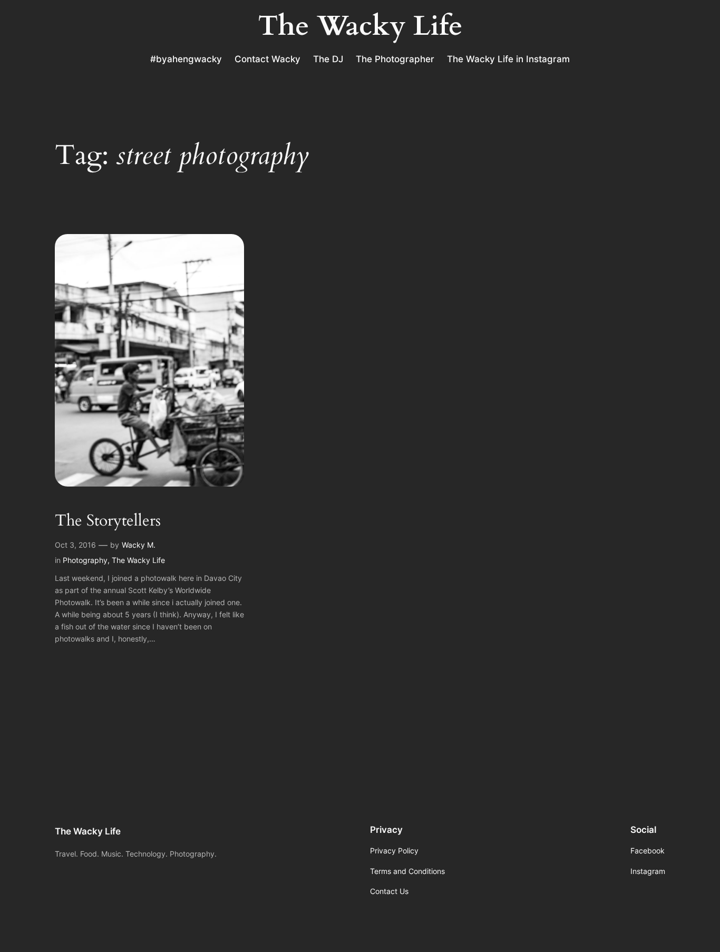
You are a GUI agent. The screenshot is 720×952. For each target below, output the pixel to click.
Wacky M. (138, 544)
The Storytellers (108, 521)
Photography (85, 560)
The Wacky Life (138, 560)
